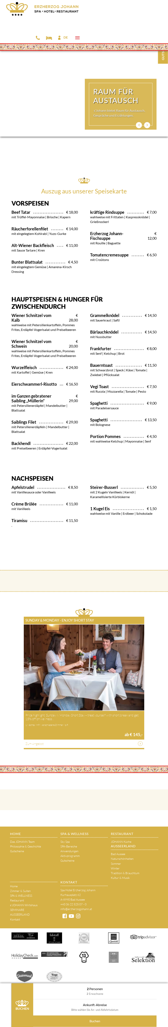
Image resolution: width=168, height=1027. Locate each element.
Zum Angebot (34, 744)
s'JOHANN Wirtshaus (23, 905)
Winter (115, 868)
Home (15, 834)
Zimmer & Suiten (20, 891)
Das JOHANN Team (22, 841)
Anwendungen (69, 851)
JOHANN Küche (121, 841)
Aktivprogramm (70, 856)
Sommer (116, 863)
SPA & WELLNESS (74, 834)
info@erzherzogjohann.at (76, 909)
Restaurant (122, 834)
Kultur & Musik (120, 877)
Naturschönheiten (122, 858)
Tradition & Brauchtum (125, 873)
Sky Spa (65, 841)
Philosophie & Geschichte (25, 846)
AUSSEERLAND (123, 846)
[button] (139, 125)
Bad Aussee (118, 854)
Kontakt (15, 919)
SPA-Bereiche (68, 846)
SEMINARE (17, 909)
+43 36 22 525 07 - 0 (73, 904)
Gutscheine (17, 851)
